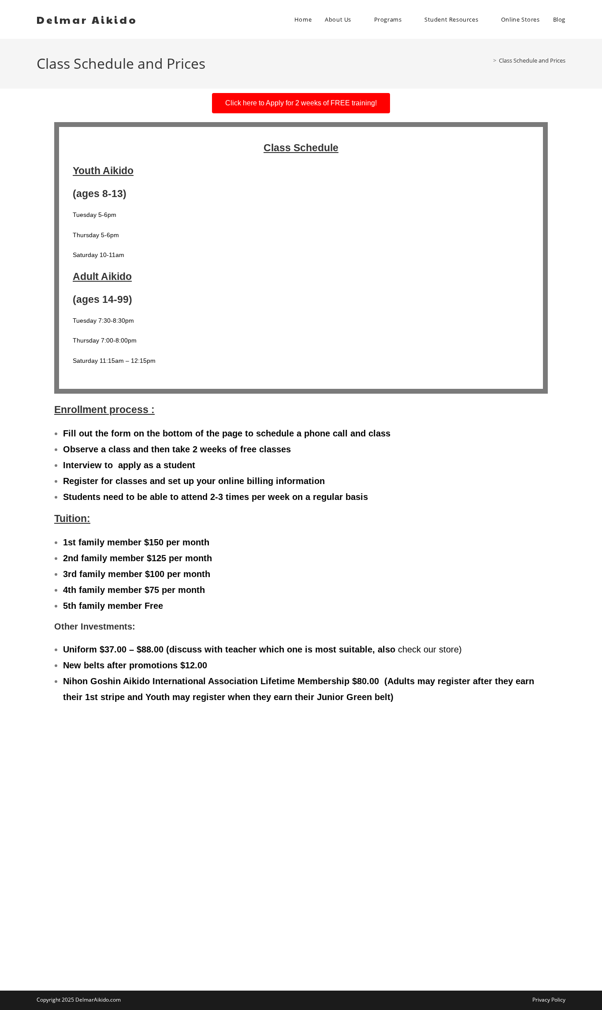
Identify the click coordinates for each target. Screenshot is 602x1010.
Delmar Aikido (87, 19)
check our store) (430, 649)
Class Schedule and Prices (532, 60)
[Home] (488, 60)
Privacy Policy (548, 999)
